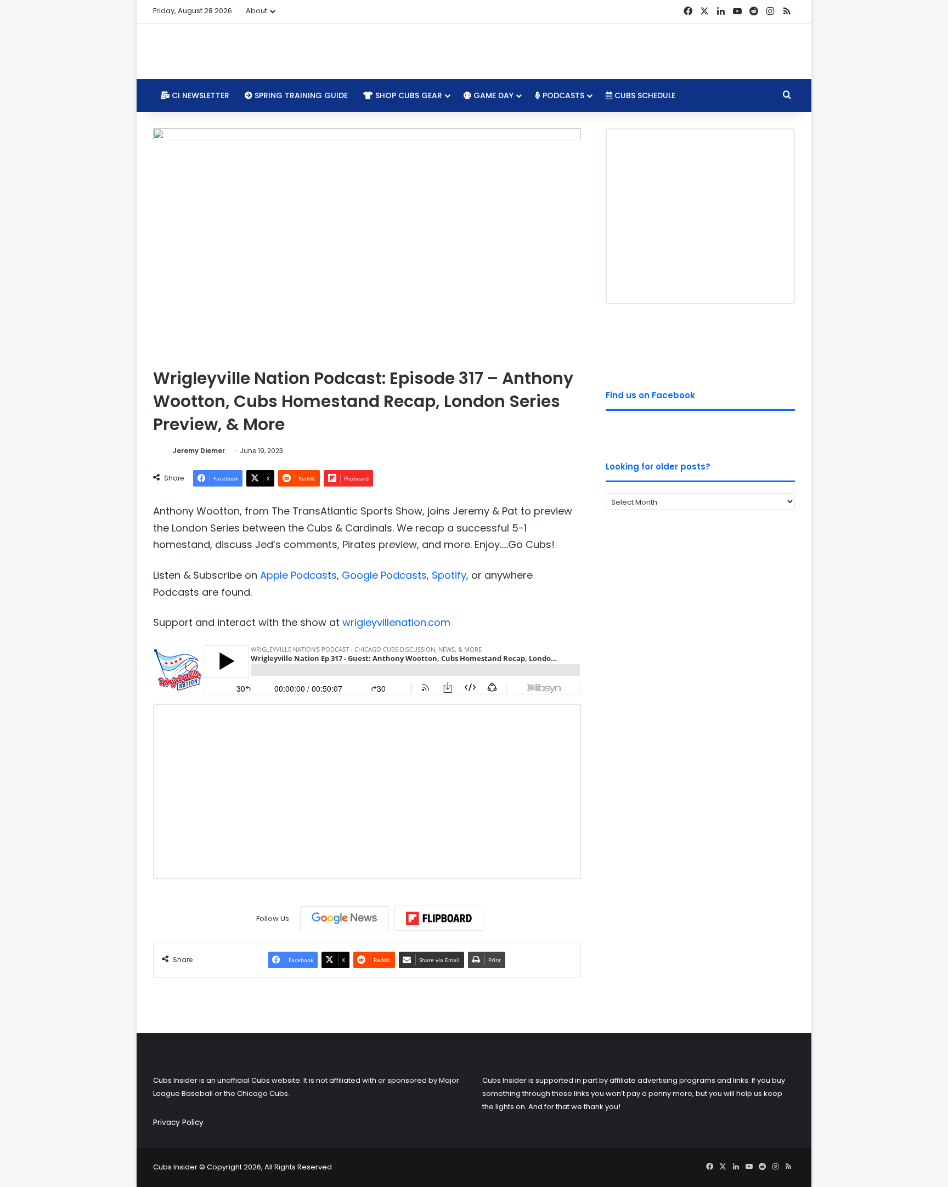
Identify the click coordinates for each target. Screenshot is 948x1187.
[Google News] (344, 918)
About (256, 10)
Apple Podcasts (298, 575)
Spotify (449, 575)
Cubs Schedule (643, 95)
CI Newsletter (199, 95)
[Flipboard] (438, 918)
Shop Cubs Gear (407, 95)
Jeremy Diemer (199, 450)
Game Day (492, 95)
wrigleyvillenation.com (396, 622)
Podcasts (562, 95)
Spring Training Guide (300, 95)
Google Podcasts (384, 575)
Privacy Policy (178, 1122)
